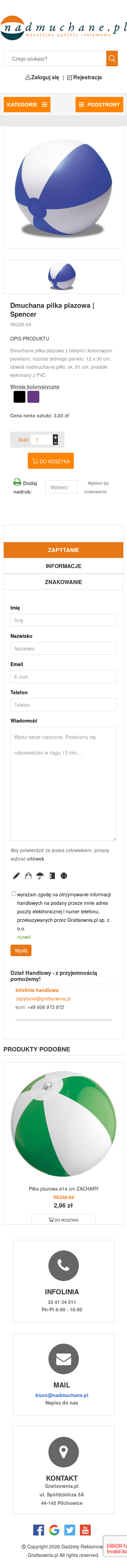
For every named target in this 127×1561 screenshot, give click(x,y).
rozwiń (24, 936)
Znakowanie (63, 582)
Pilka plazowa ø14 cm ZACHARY (64, 1188)
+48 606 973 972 (45, 1006)
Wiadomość (24, 720)
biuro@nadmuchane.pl (62, 1395)
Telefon (19, 692)
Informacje (64, 566)
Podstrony (103, 104)
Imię (15, 607)
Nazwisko (21, 635)
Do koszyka (55, 461)
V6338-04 (20, 324)
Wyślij (21, 950)
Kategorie (23, 104)
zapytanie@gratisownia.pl (43, 998)
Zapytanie (63, 550)
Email (16, 664)
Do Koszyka (66, 1220)
